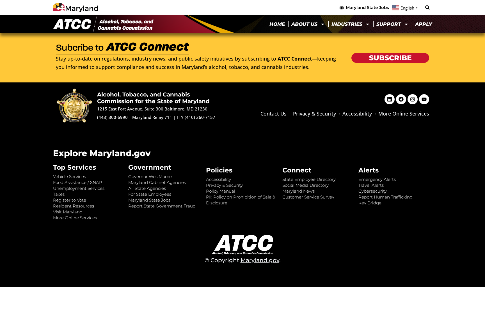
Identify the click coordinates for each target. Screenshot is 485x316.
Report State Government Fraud (162, 206)
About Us (304, 24)
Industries (346, 24)
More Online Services (403, 113)
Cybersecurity (372, 191)
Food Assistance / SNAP (77, 182)
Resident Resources (73, 206)
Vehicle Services (69, 176)
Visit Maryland (68, 211)
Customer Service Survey (308, 197)
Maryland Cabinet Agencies (157, 182)
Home (277, 24)
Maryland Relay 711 (152, 117)
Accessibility (357, 113)
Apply (423, 24)
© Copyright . (243, 260)
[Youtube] (424, 99)
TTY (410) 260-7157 (196, 117)
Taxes (59, 194)
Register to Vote (69, 200)
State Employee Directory (309, 179)
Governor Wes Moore (150, 176)
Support (388, 24)
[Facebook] (401, 99)
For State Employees (149, 194)
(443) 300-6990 (112, 117)
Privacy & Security (314, 113)
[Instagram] (413, 99)
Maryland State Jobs (149, 200)
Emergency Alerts (377, 179)
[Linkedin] (390, 99)
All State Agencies (147, 188)
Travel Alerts (371, 185)
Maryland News (298, 191)
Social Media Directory (305, 185)
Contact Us (273, 113)
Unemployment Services (78, 188)
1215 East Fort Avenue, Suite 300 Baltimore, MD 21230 (152, 109)
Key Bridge (369, 203)
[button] (427, 7)
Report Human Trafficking (385, 197)
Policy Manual (220, 191)
